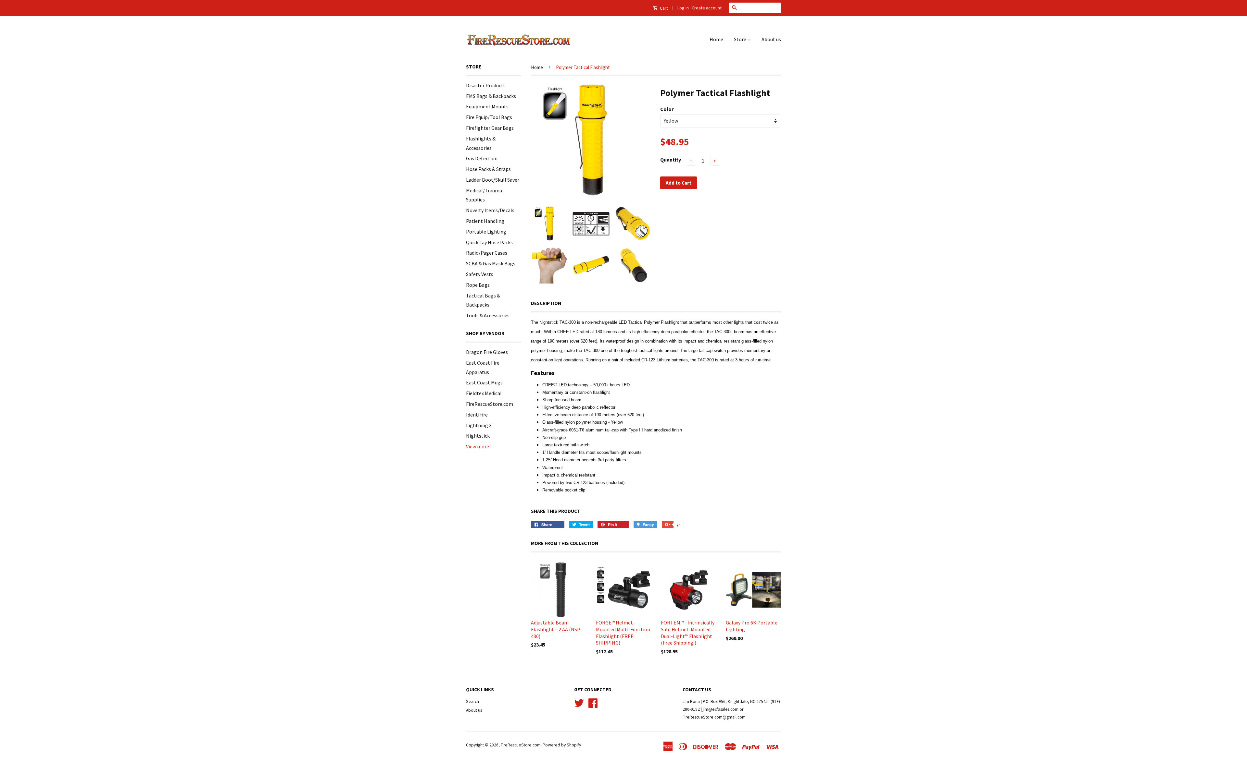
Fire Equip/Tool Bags (489, 117)
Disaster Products (486, 85)
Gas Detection (482, 158)
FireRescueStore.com (489, 404)
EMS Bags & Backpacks (491, 96)
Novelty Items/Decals (490, 210)
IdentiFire (477, 414)
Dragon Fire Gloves (487, 352)
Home (716, 39)
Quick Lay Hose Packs (489, 242)
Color (667, 109)
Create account (707, 8)
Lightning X (479, 425)
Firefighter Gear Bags (490, 128)
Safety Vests (479, 274)
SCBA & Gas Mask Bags (490, 263)
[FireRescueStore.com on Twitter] (579, 702)
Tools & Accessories (488, 315)
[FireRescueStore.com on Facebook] (593, 702)
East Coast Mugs (484, 382)
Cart (663, 8)
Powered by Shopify (562, 745)
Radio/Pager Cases (486, 252)
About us (771, 39)
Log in (683, 8)
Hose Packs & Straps (488, 169)
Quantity (670, 159)
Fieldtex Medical (484, 393)
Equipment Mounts (487, 106)
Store (740, 39)
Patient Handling (485, 221)
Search (472, 701)
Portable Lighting (486, 231)
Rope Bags (478, 285)
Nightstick (478, 435)
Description (546, 303)
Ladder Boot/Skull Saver (492, 179)
